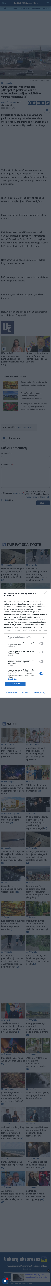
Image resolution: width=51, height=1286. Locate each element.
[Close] (46, 593)
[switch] (41, 643)
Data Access (25, 693)
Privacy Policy (39, 693)
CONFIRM (15, 684)
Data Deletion (11, 693)
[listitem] (25, 637)
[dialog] (25, 643)
